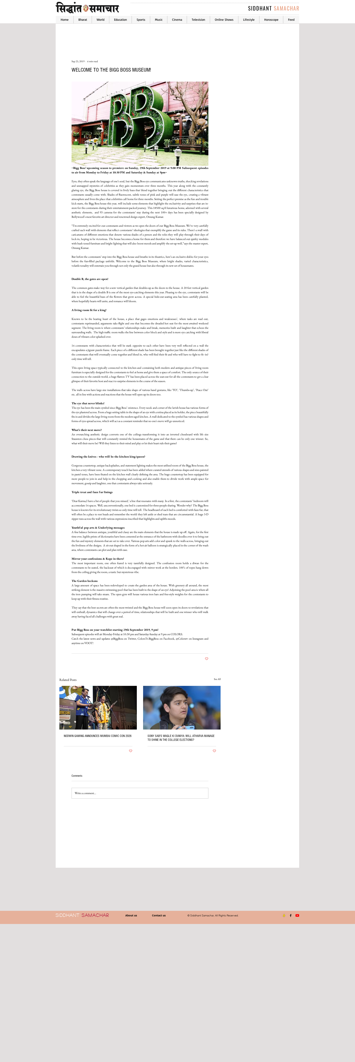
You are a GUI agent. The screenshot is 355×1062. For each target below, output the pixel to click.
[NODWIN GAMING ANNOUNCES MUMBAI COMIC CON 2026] (98, 708)
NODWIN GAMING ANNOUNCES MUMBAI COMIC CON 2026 (97, 736)
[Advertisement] (111, 993)
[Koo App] (284, 915)
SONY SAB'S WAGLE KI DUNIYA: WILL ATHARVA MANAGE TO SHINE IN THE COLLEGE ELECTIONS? (181, 738)
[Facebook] (291, 915)
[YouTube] (297, 915)
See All (217, 679)
